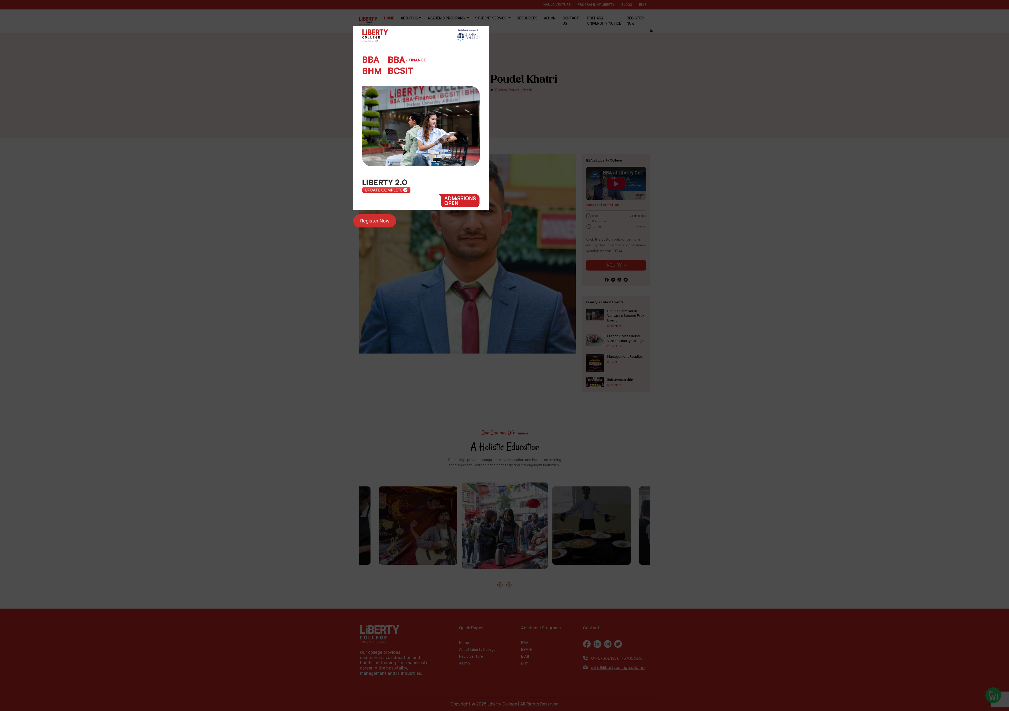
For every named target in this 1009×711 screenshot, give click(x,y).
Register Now (374, 221)
